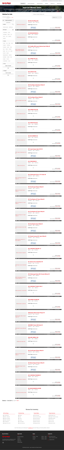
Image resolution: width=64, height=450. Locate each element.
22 (16, 208)
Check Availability (57, 29)
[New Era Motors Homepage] (9, 437)
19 (16, 29)
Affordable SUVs (52, 415)
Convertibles (21, 421)
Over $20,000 (6, 421)
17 (16, 171)
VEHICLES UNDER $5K (31, 3)
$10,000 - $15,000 (7, 418)
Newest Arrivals (52, 423)
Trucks (20, 418)
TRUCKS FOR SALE (40, 3)
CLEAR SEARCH (8, 22)
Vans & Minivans (22, 423)
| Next (12, 17)
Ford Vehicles (36, 415)
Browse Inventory (20, 436)
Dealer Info (19, 440)
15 (16, 309)
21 (16, 55)
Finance (18, 438)
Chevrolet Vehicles (37, 416)
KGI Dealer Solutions (39, 447)
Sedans (20, 415)
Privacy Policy (19, 442)
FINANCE (46, 3)
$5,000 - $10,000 (7, 416)
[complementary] (61, 447)
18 (16, 145)
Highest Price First (7, 423)
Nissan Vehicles (37, 421)
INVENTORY (23, 3)
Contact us (30, 427)
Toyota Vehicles (37, 418)
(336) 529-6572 (51, 439)
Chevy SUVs (52, 421)
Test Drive (48, 29)
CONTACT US (52, 3)
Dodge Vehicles (37, 423)
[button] (31, 24)
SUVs (20, 416)
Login (30, 447)
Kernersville (58, 40)
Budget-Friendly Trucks (54, 416)
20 (16, 158)
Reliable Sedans (52, 418)
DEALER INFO (59, 3)
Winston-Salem (58, 53)
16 (16, 68)
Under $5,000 (6, 415)
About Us (19, 439)
